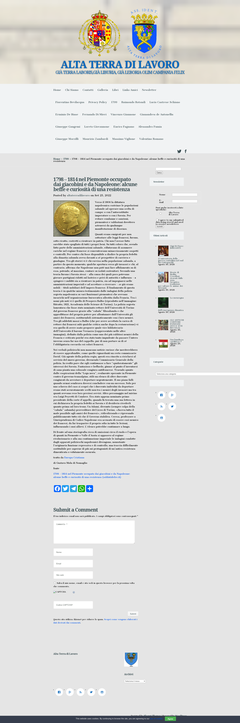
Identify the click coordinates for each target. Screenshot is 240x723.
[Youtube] (162, 417)
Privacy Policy (97, 102)
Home (57, 90)
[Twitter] (173, 406)
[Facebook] (162, 395)
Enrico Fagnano (123, 126)
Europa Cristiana (74, 457)
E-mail (161, 201)
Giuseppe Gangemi (67, 126)
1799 (114, 102)
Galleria (103, 90)
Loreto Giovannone (96, 126)
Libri (115, 90)
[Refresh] (73, 592)
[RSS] (162, 406)
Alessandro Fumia (150, 126)
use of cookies (156, 718)
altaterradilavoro (78, 195)
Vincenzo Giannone (123, 114)
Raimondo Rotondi (133, 102)
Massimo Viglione (123, 138)
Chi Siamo (71, 90)
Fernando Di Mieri (94, 114)
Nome (162, 194)
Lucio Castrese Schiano (165, 102)
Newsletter (149, 90)
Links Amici (130, 90)
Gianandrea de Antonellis (156, 114)
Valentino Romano (151, 138)
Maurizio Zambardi (95, 138)
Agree (170, 719)
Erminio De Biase (66, 114)
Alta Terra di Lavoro (174, 213)
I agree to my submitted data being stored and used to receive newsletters (169, 222)
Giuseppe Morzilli (66, 138)
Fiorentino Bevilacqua (69, 102)
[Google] (173, 395)
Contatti (88, 90)
